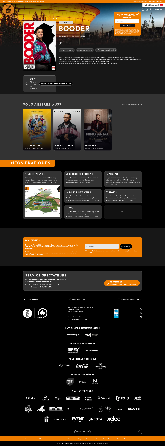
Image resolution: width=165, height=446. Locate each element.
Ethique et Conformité (103, 439)
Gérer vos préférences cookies (133, 439)
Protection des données (55, 439)
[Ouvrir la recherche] (146, 9)
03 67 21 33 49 (116, 282)
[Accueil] (24, 19)
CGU (40, 439)
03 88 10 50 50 (76, 317)
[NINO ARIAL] (98, 130)
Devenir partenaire (82, 432)
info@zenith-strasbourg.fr (80, 319)
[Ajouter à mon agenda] (61, 42)
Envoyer (127, 25)
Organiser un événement (139, 1)
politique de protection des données (123, 33)
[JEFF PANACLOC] (37, 130)
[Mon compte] (150, 9)
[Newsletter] (139, 9)
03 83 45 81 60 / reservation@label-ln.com (56, 83)
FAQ (117, 439)
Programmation (33, 19)
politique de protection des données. (34, 254)
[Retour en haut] (140, 432)
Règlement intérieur (84, 439)
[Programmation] (142, 9)
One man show (45, 19)
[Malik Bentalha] (67, 130)
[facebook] (140, 309)
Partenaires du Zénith (155, 1)
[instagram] (140, 313)
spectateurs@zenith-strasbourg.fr (124, 284)
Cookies (70, 439)
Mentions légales (28, 439)
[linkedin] (140, 317)
